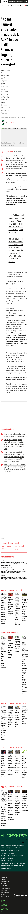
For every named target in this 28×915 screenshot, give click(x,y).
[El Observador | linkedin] (23, 839)
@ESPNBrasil (10, 308)
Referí (3, 848)
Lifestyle (21, 855)
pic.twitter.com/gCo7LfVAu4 (15, 310)
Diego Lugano (14, 543)
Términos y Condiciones (4, 908)
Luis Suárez (9, 151)
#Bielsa (8, 298)
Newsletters (5, 866)
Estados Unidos (6, 868)
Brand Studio (5, 853)
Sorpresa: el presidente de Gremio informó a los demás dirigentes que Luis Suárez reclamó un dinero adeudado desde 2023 (14, 579)
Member (8, 845)
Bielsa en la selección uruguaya (10, 549)
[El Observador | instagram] (23, 836)
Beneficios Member (18, 845)
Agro (18, 850)
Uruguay (4, 1)
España (21, 866)
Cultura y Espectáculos (9, 855)
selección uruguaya (7, 546)
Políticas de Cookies (4, 901)
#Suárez (11, 289)
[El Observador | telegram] (23, 842)
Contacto (3, 912)
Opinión (3, 858)
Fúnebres (10, 858)
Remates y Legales (7, 860)
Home (2, 845)
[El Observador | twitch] (26, 842)
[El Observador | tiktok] (19, 839)
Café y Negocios (19, 848)
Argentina (14, 866)
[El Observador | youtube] (26, 836)
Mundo (13, 853)
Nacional (9, 848)
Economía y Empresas (8, 850)
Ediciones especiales (7, 863)
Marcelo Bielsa (19, 546)
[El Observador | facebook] (20, 836)
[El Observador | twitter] (17, 836)
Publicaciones (20, 863)
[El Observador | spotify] (26, 839)
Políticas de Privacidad (4, 905)
